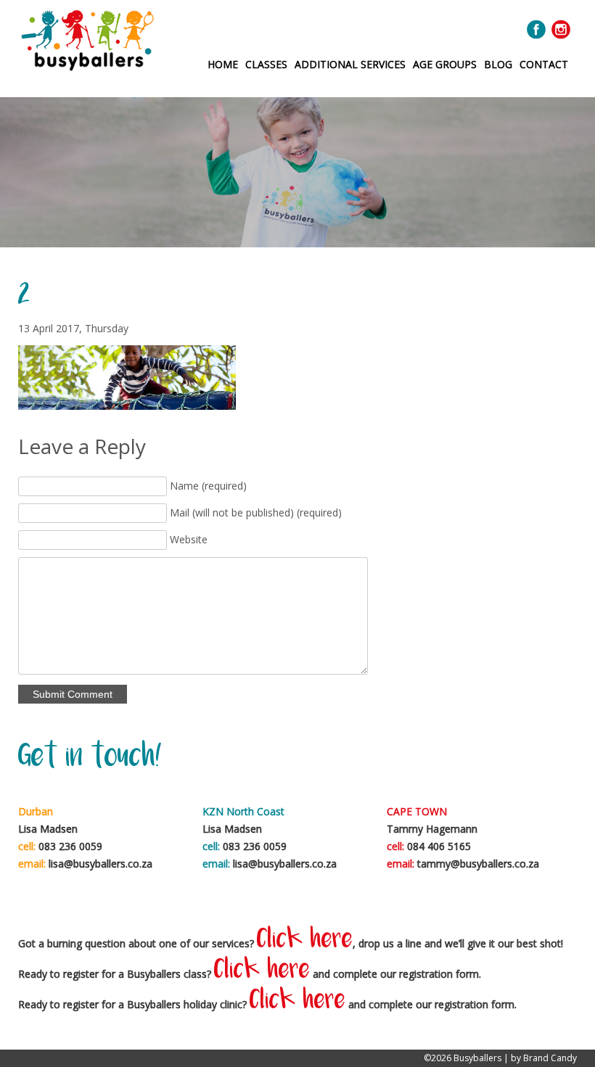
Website (189, 539)
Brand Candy (550, 1058)
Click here (305, 940)
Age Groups (445, 64)
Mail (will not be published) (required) (256, 512)
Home (223, 64)
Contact (544, 64)
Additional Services (350, 64)
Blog (498, 64)
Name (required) (208, 486)
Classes (266, 64)
